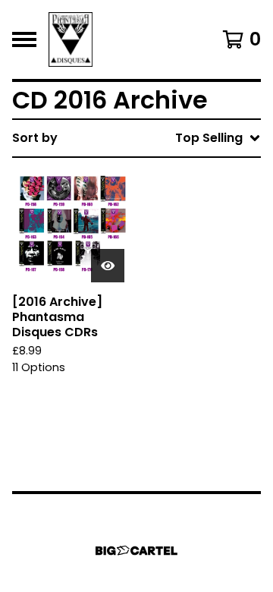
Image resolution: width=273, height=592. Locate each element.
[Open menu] (24, 39)
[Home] (71, 39)
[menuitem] (136, 138)
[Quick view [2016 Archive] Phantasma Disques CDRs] (107, 265)
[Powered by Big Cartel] (136, 551)
